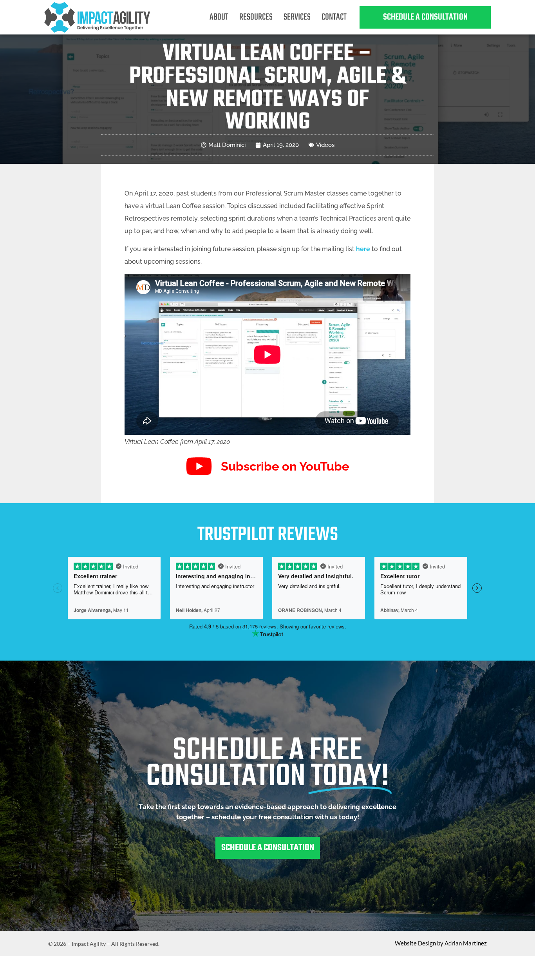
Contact (334, 17)
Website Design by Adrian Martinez (441, 943)
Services (297, 17)
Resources (256, 17)
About (219, 17)
